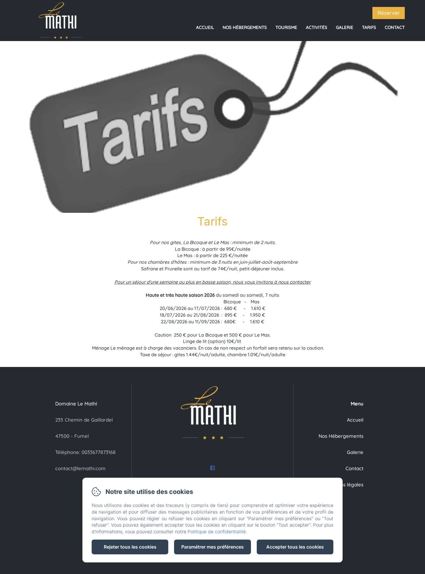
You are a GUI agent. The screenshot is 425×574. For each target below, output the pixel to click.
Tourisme (286, 27)
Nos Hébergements (245, 27)
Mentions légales (344, 484)
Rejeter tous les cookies (130, 547)
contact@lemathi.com (80, 468)
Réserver (389, 13)
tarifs (369, 27)
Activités (316, 27)
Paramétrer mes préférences (212, 547)
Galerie (344, 27)
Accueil (205, 27)
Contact (395, 27)
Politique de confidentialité (217, 531)
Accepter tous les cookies (295, 547)
